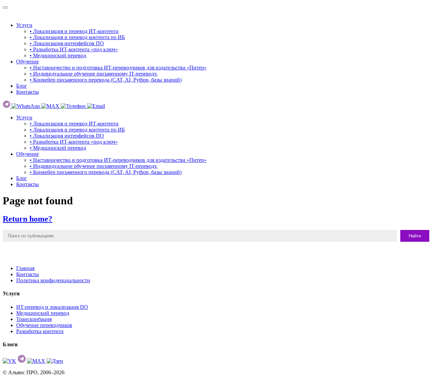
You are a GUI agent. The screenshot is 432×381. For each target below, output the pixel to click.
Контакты (27, 92)
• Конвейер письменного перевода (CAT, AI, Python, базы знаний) (106, 80)
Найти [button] (415, 235)
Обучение (27, 61)
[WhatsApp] (26, 106)
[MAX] (51, 106)
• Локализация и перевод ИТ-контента (74, 31)
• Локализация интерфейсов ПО (67, 43)
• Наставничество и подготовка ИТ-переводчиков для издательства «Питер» (118, 67)
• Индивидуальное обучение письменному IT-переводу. (94, 74)
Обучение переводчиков (44, 325)
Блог (21, 86)
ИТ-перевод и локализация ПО (52, 307)
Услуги (24, 25)
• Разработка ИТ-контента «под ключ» (74, 49)
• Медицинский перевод (58, 55)
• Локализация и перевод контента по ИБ (77, 37)
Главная (25, 268)
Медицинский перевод (42, 313)
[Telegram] (7, 106)
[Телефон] (74, 106)
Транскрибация (34, 319)
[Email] (96, 106)
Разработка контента (39, 331)
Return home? (27, 218)
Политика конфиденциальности (53, 280)
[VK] (9, 361)
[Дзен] (55, 361)
